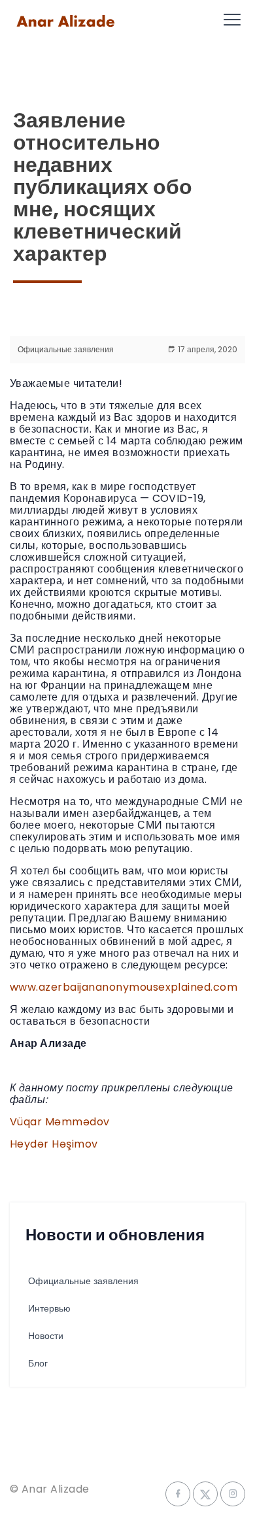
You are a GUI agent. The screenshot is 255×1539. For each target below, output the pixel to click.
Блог (38, 1363)
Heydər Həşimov (54, 1143)
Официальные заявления (66, 349)
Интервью (49, 1308)
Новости (45, 1335)
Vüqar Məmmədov (60, 1121)
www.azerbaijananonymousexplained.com (123, 987)
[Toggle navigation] (232, 20)
